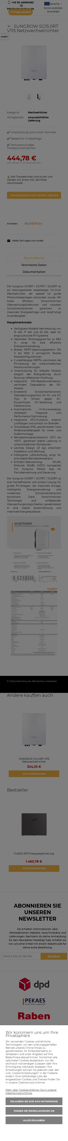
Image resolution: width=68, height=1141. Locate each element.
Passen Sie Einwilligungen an (34, 1110)
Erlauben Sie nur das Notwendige (34, 1101)
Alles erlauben (34, 1120)
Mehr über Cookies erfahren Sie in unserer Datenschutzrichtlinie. (31, 1091)
